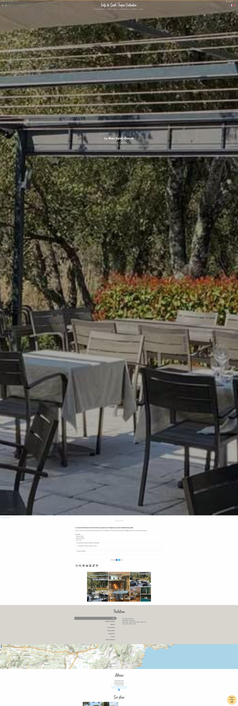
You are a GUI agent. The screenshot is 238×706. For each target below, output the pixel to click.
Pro (6, 1)
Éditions (17, 1)
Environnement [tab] (111, 627)
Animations (134, 9)
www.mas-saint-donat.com (119, 688)
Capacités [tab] (112, 624)
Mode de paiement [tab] (110, 639)
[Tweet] (119, 560)
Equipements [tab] (112, 633)
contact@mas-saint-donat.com (119, 686)
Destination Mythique (99, 9)
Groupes (3, 1)
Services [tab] (113, 636)
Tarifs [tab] (113, 618)
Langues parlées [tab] (111, 630)
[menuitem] (99, 9)
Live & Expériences (124, 9)
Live (9, 1)
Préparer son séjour (112, 9)
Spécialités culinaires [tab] (110, 621)
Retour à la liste (6, 517)
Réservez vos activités (232, 698)
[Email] (121, 560)
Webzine (12, 1)
